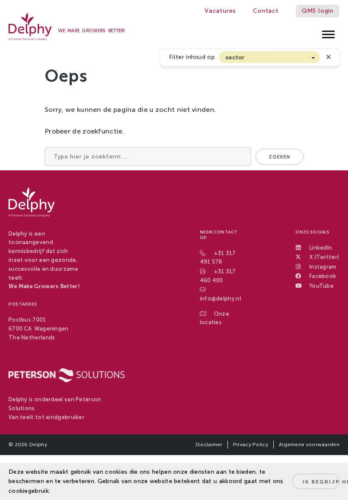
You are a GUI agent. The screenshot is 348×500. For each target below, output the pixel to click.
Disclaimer (209, 444)
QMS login (318, 10)
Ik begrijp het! (321, 482)
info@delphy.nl (220, 298)
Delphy (38, 444)
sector (235, 57)
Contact (266, 10)
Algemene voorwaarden (309, 444)
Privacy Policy (250, 444)
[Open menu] (328, 32)
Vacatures (220, 10)
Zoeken (279, 157)
